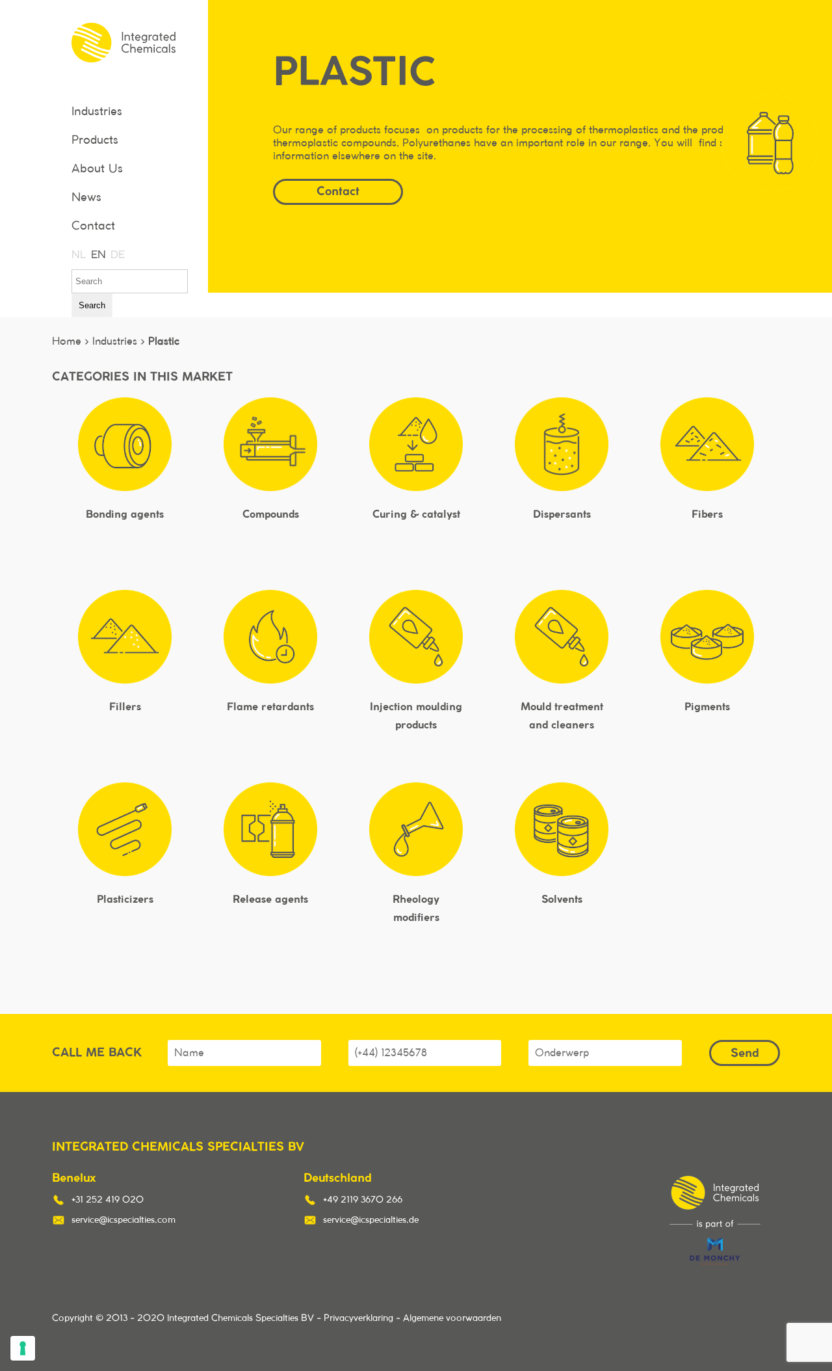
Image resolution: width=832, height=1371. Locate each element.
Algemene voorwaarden (452, 1318)
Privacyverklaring (358, 1318)
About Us (97, 169)
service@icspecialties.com (124, 1220)
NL (78, 255)
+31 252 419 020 (108, 1200)
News (86, 198)
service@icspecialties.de (371, 1220)
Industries (97, 112)
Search (92, 305)
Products (95, 140)
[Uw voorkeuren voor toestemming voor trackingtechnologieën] (22, 1348)
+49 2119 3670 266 (362, 1200)
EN (97, 255)
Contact (93, 226)
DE (117, 255)
